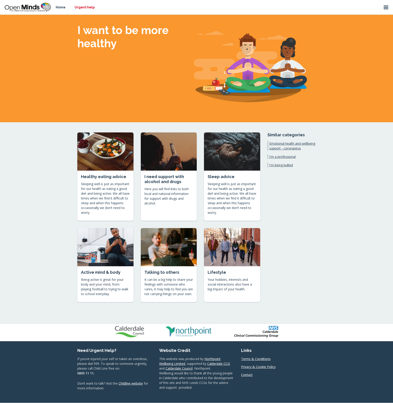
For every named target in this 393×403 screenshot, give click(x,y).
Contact (247, 375)
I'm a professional (282, 156)
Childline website (130, 383)
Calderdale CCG (218, 363)
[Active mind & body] (105, 265)
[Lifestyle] (232, 265)
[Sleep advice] (232, 176)
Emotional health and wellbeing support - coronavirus (292, 145)
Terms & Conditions (256, 359)
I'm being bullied (281, 165)
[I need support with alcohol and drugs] (169, 176)
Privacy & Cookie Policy (258, 367)
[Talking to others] (169, 265)
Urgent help (85, 7)
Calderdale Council (179, 368)
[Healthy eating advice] (105, 176)
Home (61, 7)
